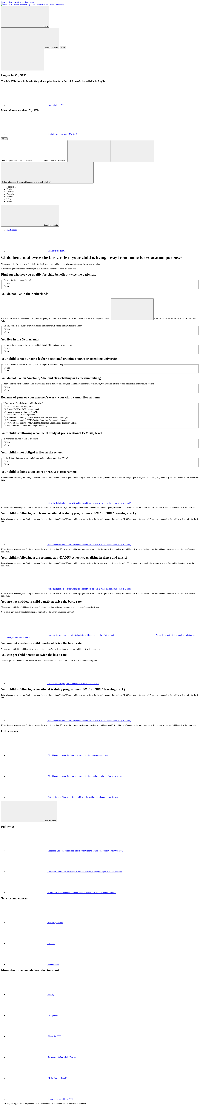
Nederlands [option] (11, 187)
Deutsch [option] (10, 192)
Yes (8, 283)
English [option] (10, 189)
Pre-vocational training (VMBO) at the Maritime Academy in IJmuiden (37, 420)
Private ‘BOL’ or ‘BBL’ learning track (23, 409)
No (8, 286)
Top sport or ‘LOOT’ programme (21, 415)
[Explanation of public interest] (132, 309)
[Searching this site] (88, 151)
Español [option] (10, 196)
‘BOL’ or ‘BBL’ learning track (20, 406)
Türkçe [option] (10, 199)
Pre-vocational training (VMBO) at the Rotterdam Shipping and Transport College (42, 423)
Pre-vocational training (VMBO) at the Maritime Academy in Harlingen (37, 417)
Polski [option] (9, 201)
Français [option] (10, 194)
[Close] (22, 60)
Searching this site (9, 160)
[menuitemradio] (5, 283)
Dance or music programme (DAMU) (23, 412)
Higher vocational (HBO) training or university (27, 425)
